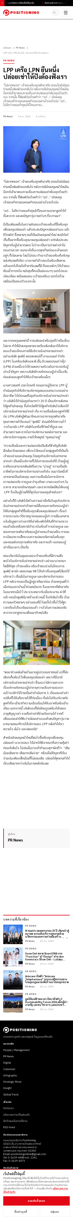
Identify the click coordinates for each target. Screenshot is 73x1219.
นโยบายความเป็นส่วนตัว (16, 1115)
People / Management (16, 1050)
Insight (7, 1088)
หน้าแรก (7, 48)
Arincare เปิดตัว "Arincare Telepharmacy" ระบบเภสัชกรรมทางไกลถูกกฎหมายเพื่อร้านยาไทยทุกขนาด (47, 979)
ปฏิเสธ (54, 1212)
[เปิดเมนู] (66, 13)
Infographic (10, 1075)
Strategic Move (12, 1082)
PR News (20, 48)
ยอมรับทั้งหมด (36, 1201)
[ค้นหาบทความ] (55, 12)
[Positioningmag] (21, 13)
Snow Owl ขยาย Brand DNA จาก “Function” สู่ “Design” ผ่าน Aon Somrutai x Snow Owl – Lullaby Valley (44, 956)
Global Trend (10, 1094)
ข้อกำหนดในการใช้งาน (15, 1121)
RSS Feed (9, 1127)
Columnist (9, 1069)
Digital (7, 1063)
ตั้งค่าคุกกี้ (20, 1212)
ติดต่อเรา (8, 1108)
